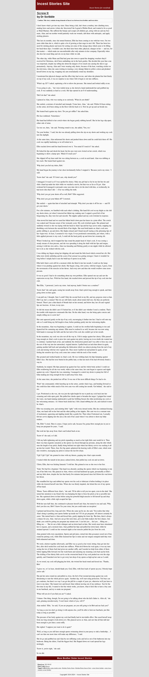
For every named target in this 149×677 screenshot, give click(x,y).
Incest (48, 666)
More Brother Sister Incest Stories (74, 658)
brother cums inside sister (53, 668)
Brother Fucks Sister (68, 668)
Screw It (43, 13)
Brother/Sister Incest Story (83, 668)
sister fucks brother (98, 668)
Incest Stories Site (53, 4)
